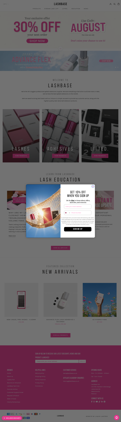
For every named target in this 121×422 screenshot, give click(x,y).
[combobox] (67, 213)
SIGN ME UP (77, 229)
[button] (12, 418)
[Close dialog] (93, 186)
